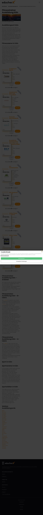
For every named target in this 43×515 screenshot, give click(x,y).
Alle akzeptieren (21, 258)
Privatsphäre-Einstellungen (21, 261)
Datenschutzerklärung (4, 255)
